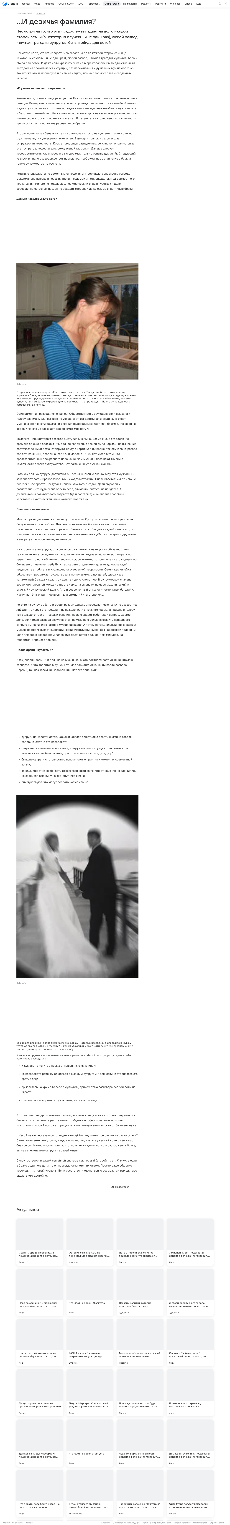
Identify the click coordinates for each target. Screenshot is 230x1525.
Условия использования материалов (190, 1523)
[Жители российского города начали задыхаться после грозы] (190, 1292)
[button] (77, 321)
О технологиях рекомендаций (126, 1523)
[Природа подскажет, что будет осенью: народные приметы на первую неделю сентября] (140, 1392)
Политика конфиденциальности (157, 1523)
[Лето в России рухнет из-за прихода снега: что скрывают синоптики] (140, 1242)
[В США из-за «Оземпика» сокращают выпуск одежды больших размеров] (89, 1342)
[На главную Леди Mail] (12, 4)
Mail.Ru (6, 1523)
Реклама (29, 1523)
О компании (17, 1523)
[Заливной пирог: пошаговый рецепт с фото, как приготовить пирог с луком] (190, 1242)
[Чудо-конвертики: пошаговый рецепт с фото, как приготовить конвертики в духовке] (140, 1443)
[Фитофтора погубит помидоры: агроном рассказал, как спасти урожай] (190, 1493)
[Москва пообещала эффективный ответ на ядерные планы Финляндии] (140, 1342)
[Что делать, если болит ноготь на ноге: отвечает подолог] (39, 1493)
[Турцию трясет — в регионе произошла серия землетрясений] (39, 1392)
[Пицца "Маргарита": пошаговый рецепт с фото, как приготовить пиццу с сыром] (89, 1392)
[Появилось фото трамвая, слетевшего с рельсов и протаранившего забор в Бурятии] (190, 1392)
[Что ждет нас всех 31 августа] (89, 1443)
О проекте (105, 1523)
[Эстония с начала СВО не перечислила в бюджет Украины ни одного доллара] (89, 1242)
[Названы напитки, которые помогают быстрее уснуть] (140, 1292)
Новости (40, 13)
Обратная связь (217, 1523)
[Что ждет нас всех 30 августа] (89, 1292)
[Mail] (5, 4)
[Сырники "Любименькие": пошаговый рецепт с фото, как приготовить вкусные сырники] (190, 1342)
